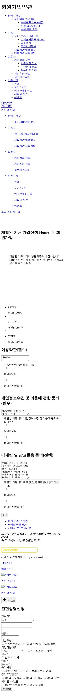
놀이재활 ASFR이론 (32, 22)
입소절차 (26, 43)
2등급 (18, 677)
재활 (7, 670)
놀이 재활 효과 (29, 29)
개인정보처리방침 (18, 521)
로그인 (5, 211)
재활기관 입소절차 (25, 49)
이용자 (12, 32)
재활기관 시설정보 (25, 53)
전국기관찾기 (15, 15)
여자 (16, 657)
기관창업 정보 (22, 60)
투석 (25, 670)
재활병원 (50, 644)
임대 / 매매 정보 (23, 90)
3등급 (29, 677)
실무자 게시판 (29, 70)
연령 (4, 660)
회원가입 (15, 211)
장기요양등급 (9, 674)
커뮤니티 (13, 80)
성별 (4, 653)
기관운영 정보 (29, 66)
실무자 (12, 56)
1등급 (8, 677)
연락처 (5, 616)
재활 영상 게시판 (30, 25)
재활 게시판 (21, 94)
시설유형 (7, 640)
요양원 (28, 644)
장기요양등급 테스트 (26, 36)
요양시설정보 (28, 46)
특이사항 (7, 667)
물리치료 (37, 670)
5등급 (50, 677)
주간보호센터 (12, 644)
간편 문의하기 (19, 550)
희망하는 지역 (10, 647)
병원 (38, 644)
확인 (5, 515)
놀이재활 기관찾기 (25, 19)
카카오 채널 (8, 109)
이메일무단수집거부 (19, 528)
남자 (7, 657)
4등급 (39, 677)
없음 (48, 670)
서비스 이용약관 (17, 524)
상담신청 (7, 688)
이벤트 (18, 97)
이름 (4, 633)
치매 (16, 670)
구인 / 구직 (20, 87)
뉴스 (16, 83)
